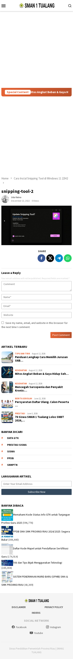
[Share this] (41, 258)
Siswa (11, 451)
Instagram (55, 627)
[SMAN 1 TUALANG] (36, 5)
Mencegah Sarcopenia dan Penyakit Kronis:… (39, 388)
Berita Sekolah (23, 398)
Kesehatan (21, 370)
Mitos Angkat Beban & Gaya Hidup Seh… (42, 374)
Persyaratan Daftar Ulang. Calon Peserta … (42, 403)
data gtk (13, 438)
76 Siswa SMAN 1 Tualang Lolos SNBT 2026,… (39, 418)
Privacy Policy (54, 607)
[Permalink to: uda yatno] (5, 199)
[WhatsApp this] (68, 258)
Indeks (36, 612)
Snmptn (12, 465)
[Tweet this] (50, 258)
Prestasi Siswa (16, 445)
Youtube (38, 633)
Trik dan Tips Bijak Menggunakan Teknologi (37, 562)
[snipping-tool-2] (36, 225)
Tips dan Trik (22, 353)
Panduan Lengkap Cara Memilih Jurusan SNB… (41, 358)
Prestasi (20, 413)
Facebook (21, 627)
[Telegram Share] (59, 258)
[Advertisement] (36, 49)
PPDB (10, 458)
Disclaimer (19, 607)
